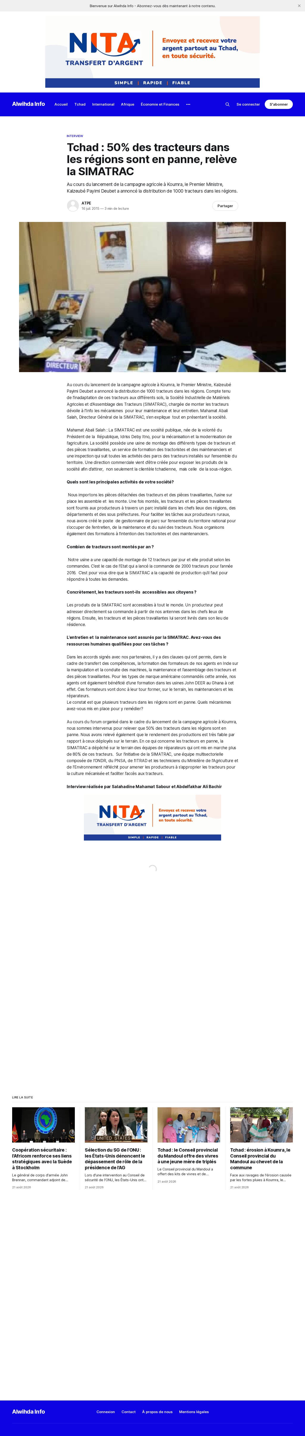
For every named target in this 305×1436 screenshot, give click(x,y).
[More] (188, 104)
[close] (299, 6)
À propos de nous (157, 1412)
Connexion (106, 1412)
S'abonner (279, 104)
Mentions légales (194, 1412)
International (103, 104)
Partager (225, 206)
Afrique (127, 104)
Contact (129, 1412)
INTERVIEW (75, 136)
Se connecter (248, 104)
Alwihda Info (28, 103)
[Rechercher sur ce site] (227, 104)
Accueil (61, 104)
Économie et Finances (160, 104)
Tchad (80, 104)
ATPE (86, 203)
